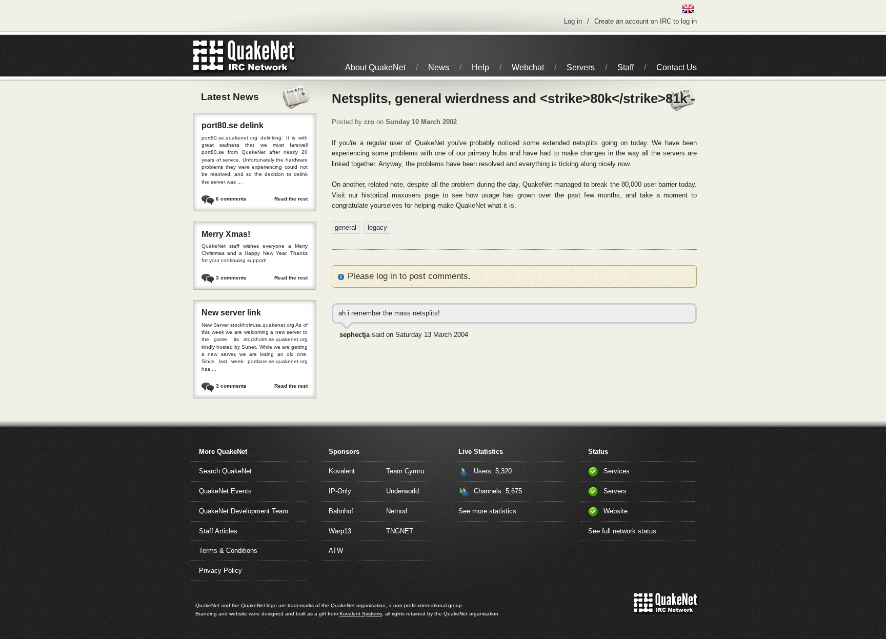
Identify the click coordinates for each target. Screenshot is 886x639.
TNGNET (399, 531)
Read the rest (291, 199)
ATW (336, 550)
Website (615, 511)
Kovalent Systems (360, 613)
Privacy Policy (220, 570)
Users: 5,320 (493, 471)
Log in (573, 21)
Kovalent (342, 471)
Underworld (402, 491)
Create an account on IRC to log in (645, 21)
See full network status (622, 531)
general (345, 227)
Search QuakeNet (225, 471)
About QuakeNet (375, 67)
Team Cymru (405, 471)
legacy (377, 227)
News (438, 67)
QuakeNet (208, 55)
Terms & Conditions (228, 550)
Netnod (396, 511)
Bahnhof (341, 511)
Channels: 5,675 (498, 491)
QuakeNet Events (225, 491)
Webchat (528, 67)
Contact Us (676, 67)
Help (480, 67)
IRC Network (262, 55)
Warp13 (340, 531)
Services (616, 471)
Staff (625, 67)
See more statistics (487, 511)
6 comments (231, 199)
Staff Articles (218, 531)
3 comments (231, 278)
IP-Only (340, 491)
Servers (581, 67)
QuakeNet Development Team (243, 511)
